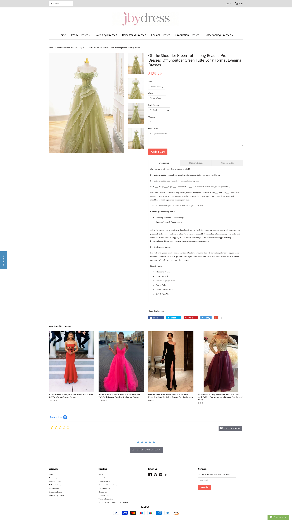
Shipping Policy (104, 481)
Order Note (153, 128)
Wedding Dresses (106, 34)
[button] (230, 428)
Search (101, 474)
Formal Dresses (160, 34)
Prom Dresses (80, 34)
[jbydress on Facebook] (150, 475)
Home (62, 34)
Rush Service (153, 105)
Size (150, 81)
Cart (241, 3)
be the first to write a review (146, 449)
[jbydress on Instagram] (160, 475)
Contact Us (103, 492)
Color (150, 93)
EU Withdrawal (104, 488)
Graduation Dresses (187, 34)
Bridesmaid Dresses (134, 34)
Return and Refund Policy (108, 485)
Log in (228, 3)
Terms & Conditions (106, 499)
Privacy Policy (103, 495)
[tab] (164, 163)
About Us (102, 478)
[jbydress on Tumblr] (166, 475)
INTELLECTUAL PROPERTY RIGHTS (113, 502)
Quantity (152, 117)
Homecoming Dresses (218, 34)
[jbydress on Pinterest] (155, 475)
